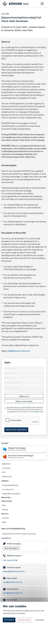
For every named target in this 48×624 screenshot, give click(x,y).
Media (4, 522)
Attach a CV (24, 396)
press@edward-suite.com (13, 593)
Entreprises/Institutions (10, 485)
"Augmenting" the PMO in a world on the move (19, 534)
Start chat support (11, 548)
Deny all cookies (24, 620)
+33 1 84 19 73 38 (10, 560)
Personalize (40, 620)
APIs (3, 472)
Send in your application (16, 430)
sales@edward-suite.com (12, 582)
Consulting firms (8, 489)
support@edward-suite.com (14, 571)
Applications (6, 464)
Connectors (6, 468)
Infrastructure (7, 476)
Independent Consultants (11, 494)
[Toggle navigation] (42, 3)
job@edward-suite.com (19, 351)
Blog (3, 505)
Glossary (5, 509)
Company (5, 518)
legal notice (39, 412)
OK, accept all (9, 620)
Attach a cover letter (24, 401)
